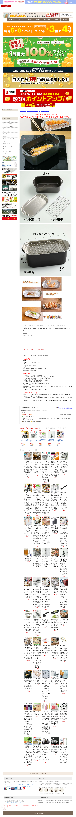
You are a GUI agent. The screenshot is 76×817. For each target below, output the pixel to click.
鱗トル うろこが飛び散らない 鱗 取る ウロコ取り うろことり (46, 623)
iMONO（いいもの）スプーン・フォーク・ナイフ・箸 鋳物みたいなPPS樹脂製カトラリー (37, 561)
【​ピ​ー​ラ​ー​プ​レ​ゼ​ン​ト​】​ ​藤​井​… (33, 440)
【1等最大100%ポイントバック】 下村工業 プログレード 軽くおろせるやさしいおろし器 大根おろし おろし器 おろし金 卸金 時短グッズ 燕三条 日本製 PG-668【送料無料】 (37, 535)
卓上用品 (5, 136)
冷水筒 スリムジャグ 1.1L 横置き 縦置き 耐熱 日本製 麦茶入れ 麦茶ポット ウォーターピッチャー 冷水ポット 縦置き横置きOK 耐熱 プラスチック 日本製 (55, 501)
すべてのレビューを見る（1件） (65, 407)
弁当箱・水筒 (5, 153)
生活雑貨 (5, 141)
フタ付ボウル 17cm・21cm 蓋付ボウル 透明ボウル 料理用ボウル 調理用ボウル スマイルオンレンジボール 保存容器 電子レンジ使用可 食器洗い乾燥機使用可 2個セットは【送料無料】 (37, 596)
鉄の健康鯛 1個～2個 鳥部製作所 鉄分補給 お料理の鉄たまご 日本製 (55, 749)
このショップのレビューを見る (65, 408)
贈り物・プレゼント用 (7, 146)
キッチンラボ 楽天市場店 (38, 813)
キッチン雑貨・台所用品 (8, 126)
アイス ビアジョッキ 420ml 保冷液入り (28, 558)
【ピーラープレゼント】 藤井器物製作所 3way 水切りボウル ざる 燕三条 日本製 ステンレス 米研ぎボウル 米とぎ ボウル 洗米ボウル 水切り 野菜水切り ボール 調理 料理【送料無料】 (46, 471)
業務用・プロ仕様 (6, 143)
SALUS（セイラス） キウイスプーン (37, 713)
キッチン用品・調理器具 (8, 123)
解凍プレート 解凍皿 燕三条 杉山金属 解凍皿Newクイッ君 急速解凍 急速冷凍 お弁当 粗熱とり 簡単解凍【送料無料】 (55, 718)
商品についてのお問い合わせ (30, 355)
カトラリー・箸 (6, 131)
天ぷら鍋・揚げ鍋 (45, 111)
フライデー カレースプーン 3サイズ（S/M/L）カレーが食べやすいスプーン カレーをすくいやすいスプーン (37, 468)
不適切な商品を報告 (43, 355)
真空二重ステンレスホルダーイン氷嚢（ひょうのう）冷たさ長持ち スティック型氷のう (28, 530)
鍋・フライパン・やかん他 (8, 138)
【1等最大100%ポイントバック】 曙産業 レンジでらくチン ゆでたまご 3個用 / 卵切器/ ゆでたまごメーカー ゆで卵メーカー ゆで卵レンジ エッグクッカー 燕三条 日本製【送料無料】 (64, 535)
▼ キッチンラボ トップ (8, 121)
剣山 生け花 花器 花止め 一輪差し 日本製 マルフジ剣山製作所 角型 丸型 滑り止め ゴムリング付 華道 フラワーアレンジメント (37, 752)
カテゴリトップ (23, 111)
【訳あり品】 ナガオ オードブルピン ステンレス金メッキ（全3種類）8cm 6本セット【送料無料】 (55, 561)
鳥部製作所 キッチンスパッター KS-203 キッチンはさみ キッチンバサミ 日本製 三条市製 (46, 561)
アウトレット (5, 148)
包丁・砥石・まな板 (7, 151)
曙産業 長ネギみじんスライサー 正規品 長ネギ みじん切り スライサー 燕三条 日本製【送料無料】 (55, 624)
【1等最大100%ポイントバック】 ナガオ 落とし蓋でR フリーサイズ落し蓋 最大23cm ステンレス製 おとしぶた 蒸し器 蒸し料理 (28, 652)
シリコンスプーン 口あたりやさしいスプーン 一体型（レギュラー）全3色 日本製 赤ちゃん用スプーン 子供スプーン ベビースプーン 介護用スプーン (64, 754)
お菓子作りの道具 (6, 133)
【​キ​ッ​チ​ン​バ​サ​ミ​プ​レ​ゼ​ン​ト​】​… (24, 440)
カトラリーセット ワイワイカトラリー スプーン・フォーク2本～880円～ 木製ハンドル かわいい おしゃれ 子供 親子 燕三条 (63, 685)
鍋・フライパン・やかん (32, 111)
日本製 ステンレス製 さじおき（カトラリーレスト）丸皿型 (54, 590)
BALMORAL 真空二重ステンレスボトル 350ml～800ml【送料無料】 (54, 529)
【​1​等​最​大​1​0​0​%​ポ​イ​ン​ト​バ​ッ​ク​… (42, 440)
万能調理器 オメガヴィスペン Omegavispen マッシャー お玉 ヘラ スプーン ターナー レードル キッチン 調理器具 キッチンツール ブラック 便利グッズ (64, 501)
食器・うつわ (5, 128)
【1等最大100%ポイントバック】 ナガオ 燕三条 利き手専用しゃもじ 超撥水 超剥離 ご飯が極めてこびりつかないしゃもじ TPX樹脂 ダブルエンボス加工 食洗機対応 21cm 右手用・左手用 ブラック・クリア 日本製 (28, 723)
